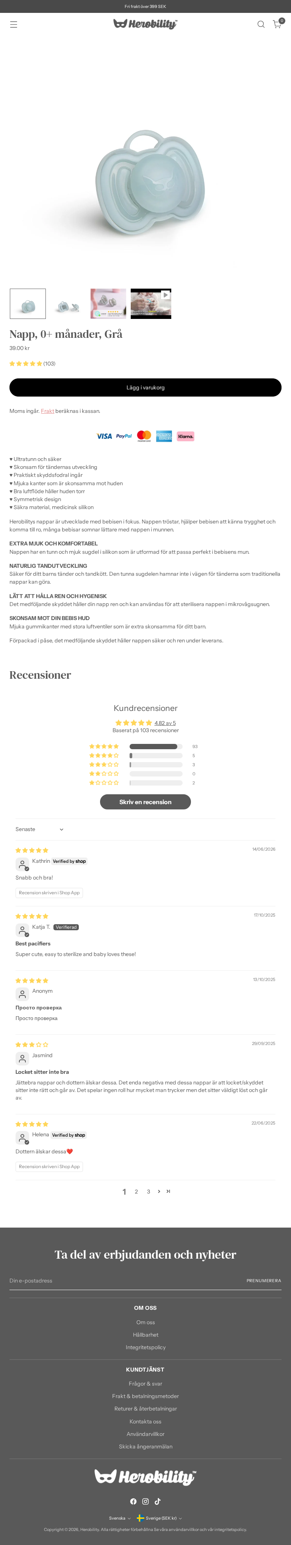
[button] (26, 363)
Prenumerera (264, 1280)
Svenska (117, 1518)
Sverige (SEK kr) (161, 1518)
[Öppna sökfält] (261, 24)
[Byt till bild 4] (151, 304)
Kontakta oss (145, 1421)
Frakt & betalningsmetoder (145, 1396)
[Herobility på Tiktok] (157, 1503)
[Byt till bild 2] (68, 304)
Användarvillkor (145, 1434)
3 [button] (148, 1191)
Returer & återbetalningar (145, 1408)
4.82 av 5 (165, 723)
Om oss (145, 1322)
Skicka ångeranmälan (145, 1446)
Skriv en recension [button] (145, 802)
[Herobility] (145, 24)
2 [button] (136, 1191)
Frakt (47, 411)
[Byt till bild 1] (27, 304)
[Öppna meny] (13, 24)
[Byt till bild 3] (108, 304)
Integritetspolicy (146, 1347)
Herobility (89, 1529)
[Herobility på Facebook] (133, 1503)
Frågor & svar (145, 1383)
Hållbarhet (145, 1334)
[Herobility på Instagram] (145, 1503)
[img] (32, 850)
